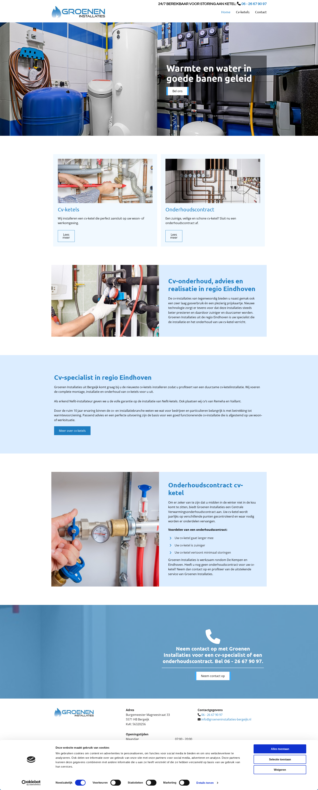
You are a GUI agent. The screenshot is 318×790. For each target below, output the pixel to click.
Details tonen (204, 782)
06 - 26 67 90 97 (243, 661)
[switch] (115, 783)
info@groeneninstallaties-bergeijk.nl (226, 719)
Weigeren (280, 769)
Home (225, 12)
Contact (261, 12)
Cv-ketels (243, 12)
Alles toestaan (280, 748)
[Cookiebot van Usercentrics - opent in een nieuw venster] (31, 783)
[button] (177, 91)
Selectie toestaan (280, 759)
